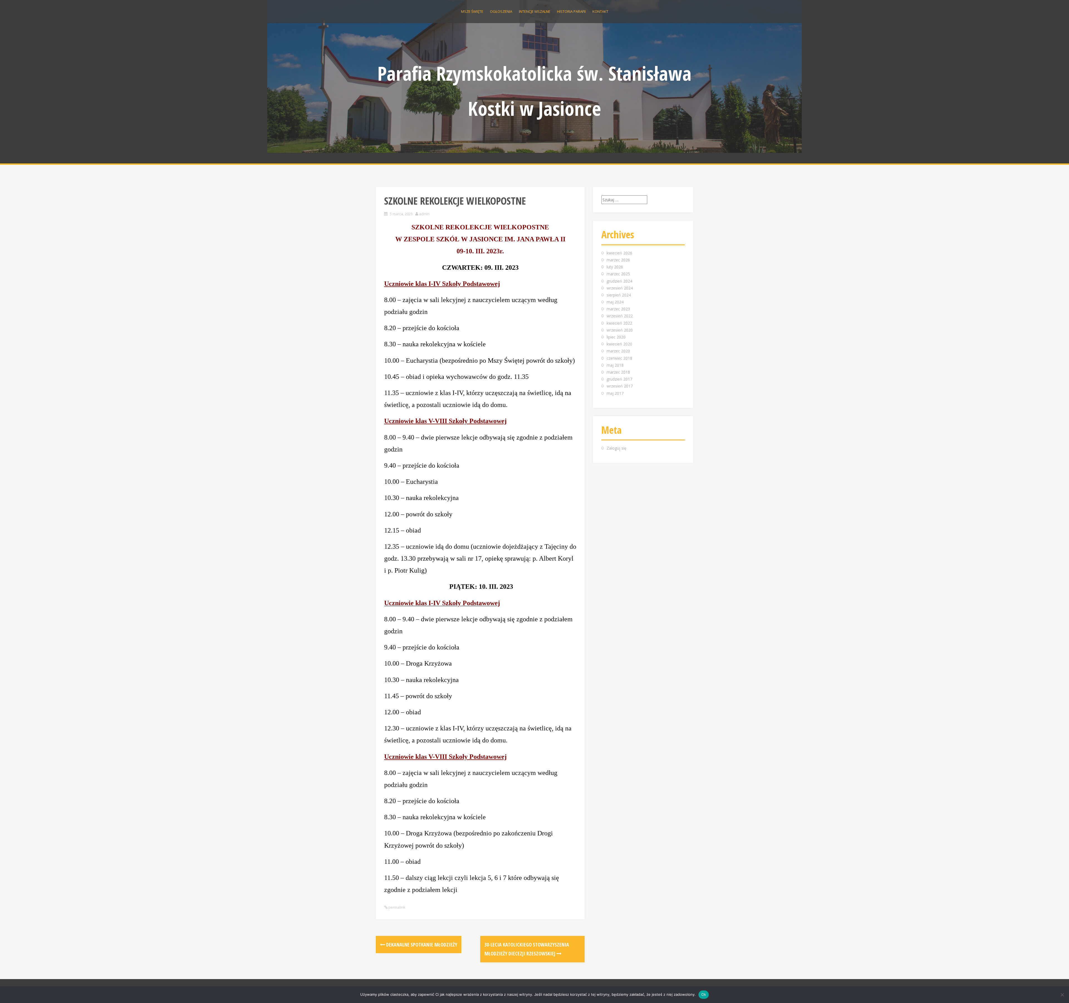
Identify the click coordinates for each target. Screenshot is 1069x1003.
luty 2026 (615, 266)
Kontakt (600, 11)
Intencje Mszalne (534, 11)
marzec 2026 (618, 260)
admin (424, 213)
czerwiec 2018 (619, 358)
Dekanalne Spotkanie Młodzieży (421, 944)
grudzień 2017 (619, 379)
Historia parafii (571, 11)
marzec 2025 (618, 273)
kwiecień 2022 (619, 323)
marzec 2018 (618, 372)
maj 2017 (615, 393)
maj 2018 (615, 365)
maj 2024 (615, 302)
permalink (396, 907)
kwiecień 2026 (619, 253)
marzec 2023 (618, 309)
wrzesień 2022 (620, 315)
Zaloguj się (616, 448)
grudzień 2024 (619, 281)
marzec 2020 (618, 351)
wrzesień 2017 (620, 386)
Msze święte (472, 11)
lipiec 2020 (616, 337)
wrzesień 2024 (620, 288)
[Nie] (1062, 994)
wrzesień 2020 (620, 330)
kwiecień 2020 (619, 344)
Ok (703, 994)
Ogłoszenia (501, 11)
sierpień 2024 (619, 295)
